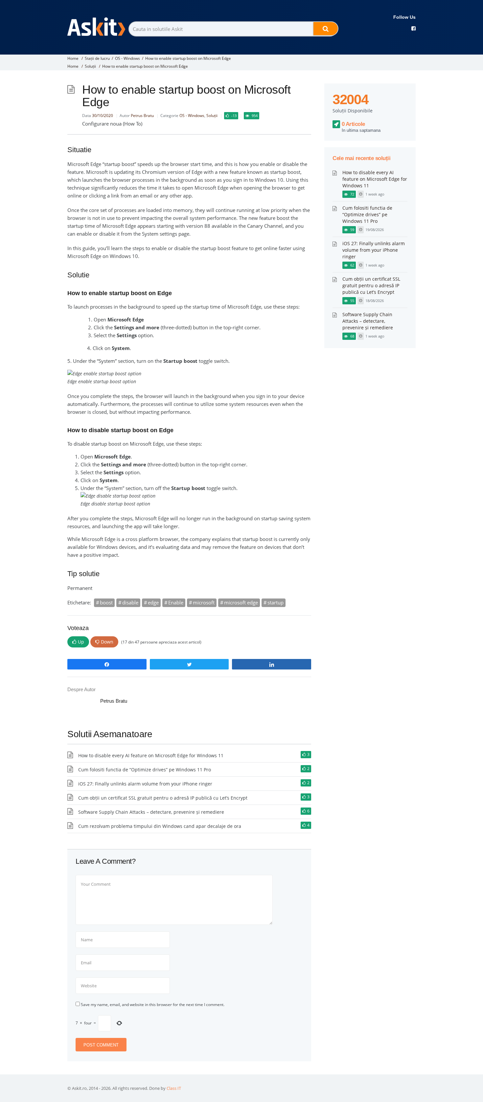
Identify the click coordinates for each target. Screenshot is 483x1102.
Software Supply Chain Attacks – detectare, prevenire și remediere (151, 812)
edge (153, 602)
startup (275, 602)
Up (81, 642)
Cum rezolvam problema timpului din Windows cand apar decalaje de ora (159, 826)
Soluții (90, 66)
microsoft (204, 602)
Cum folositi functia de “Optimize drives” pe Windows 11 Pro (144, 769)
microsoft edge (241, 602)
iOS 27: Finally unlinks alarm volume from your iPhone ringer (145, 784)
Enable (175, 602)
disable (130, 602)
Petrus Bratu (142, 115)
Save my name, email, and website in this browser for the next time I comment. (152, 1004)
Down (107, 642)
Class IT (174, 1088)
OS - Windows (127, 58)
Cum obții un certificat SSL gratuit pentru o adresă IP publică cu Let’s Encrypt (162, 798)
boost (106, 602)
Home (73, 58)
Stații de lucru (97, 58)
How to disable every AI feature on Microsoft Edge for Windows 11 (150, 755)
